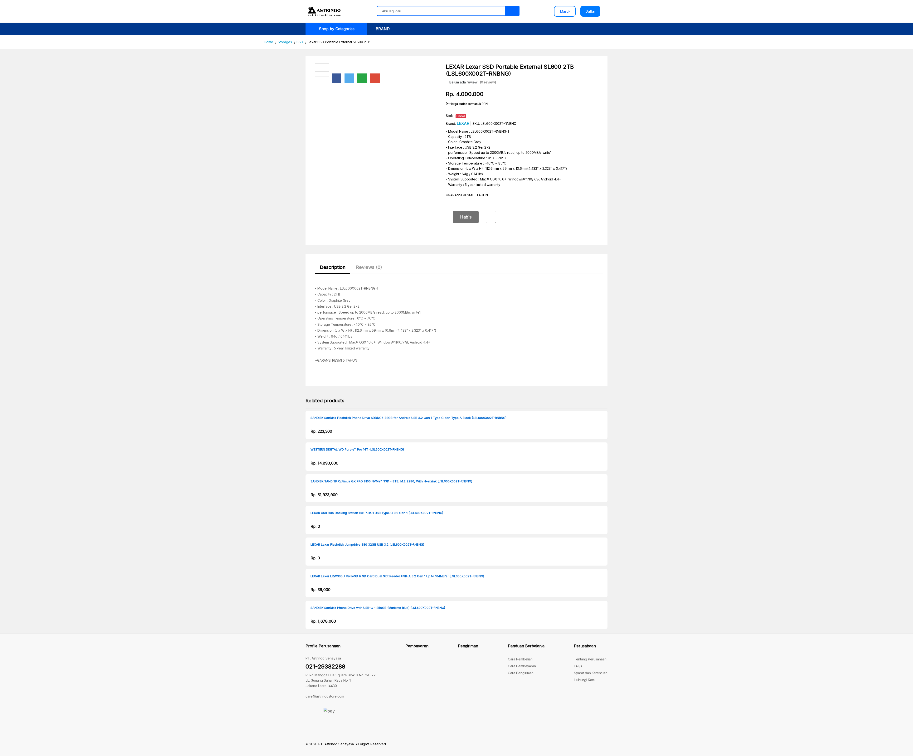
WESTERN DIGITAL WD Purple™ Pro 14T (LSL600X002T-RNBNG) (357, 449)
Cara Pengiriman (521, 673)
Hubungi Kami (584, 680)
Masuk (564, 11)
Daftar (590, 11)
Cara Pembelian (520, 659)
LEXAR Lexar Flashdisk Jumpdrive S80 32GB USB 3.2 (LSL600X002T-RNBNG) (367, 544)
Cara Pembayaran (522, 666)
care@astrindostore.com (325, 696)
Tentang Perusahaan (590, 659)
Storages (285, 42)
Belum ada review (462, 82)
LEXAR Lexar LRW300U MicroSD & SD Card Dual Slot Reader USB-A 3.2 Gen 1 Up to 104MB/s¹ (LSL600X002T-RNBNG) (397, 576)
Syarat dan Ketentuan (590, 673)
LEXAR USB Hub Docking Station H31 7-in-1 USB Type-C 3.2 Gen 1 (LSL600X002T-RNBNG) (377, 513)
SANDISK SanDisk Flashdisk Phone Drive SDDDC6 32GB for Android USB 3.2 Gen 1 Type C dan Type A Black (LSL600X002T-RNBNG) (408, 418)
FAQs (578, 666)
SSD (299, 42)
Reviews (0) (369, 267)
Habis (465, 216)
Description (332, 267)
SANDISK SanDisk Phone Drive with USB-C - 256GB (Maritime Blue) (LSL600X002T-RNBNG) (378, 608)
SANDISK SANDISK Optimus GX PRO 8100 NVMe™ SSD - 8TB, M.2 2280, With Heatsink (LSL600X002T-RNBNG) (391, 481)
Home (268, 42)
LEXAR (463, 123)
